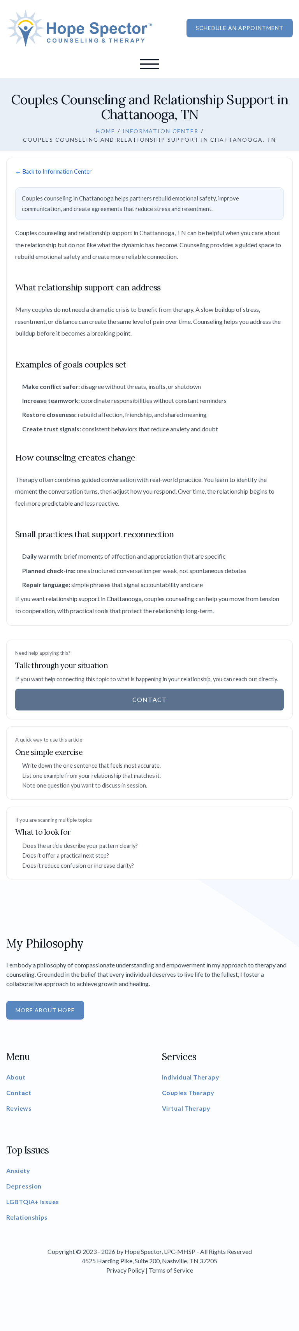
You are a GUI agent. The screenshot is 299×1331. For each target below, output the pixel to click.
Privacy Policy (125, 1270)
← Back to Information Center (53, 171)
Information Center (161, 131)
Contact (149, 291)
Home (150, 92)
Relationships (27, 1217)
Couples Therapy (188, 1092)
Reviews (150, 241)
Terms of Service (171, 1270)
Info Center (149, 266)
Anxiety (18, 1170)
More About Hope (45, 1010)
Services (149, 167)
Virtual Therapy (186, 1108)
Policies (149, 216)
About (149, 142)
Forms (150, 191)
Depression (24, 1186)
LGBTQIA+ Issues (32, 1201)
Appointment (149, 117)
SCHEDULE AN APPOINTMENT (239, 28)
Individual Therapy (190, 1077)
